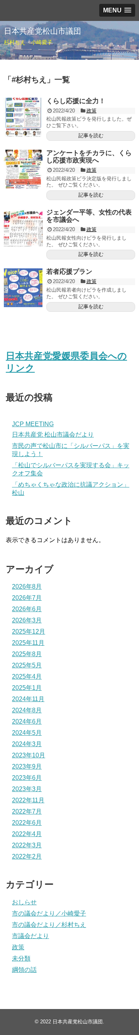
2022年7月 (27, 811)
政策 (91, 111)
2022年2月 (27, 856)
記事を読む (90, 135)
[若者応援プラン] (23, 287)
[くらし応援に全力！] (23, 117)
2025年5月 (27, 665)
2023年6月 (27, 777)
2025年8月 (27, 654)
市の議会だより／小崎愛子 (49, 913)
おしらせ (24, 902)
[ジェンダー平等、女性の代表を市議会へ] (23, 228)
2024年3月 (27, 744)
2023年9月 (27, 766)
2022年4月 (27, 834)
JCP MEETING (33, 424)
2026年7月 (27, 597)
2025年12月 (28, 631)
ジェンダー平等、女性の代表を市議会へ (89, 216)
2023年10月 (28, 755)
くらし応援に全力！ (75, 101)
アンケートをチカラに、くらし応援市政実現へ (89, 156)
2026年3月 (27, 620)
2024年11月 (28, 699)
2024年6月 (27, 721)
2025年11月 (28, 642)
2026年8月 (27, 586)
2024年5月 (27, 732)
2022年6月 (27, 822)
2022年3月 (27, 845)
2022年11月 (28, 800)
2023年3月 (27, 789)
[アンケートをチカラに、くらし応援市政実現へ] (23, 169)
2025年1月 (27, 687)
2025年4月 (27, 676)
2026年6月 (27, 609)
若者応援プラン (69, 271)
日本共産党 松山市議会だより (53, 434)
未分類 (21, 958)
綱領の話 (24, 969)
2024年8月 (27, 710)
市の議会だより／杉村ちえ (49, 924)
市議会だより (30, 936)
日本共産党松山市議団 (42, 31)
